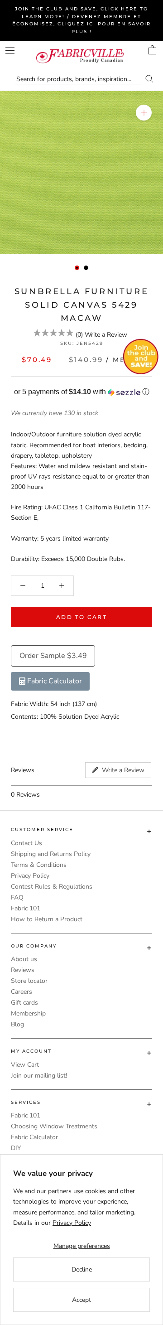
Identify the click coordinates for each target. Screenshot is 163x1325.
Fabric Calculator (34, 1137)
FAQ (17, 897)
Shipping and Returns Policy (51, 854)
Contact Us (26, 843)
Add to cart (81, 617)
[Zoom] (144, 113)
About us (24, 959)
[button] (81, 392)
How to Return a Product (46, 919)
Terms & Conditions (39, 865)
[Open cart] (152, 49)
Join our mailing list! (39, 1075)
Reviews (22, 970)
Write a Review (106, 334)
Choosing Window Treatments (54, 1126)
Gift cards (24, 1002)
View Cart (25, 1064)
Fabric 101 (25, 908)
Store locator (29, 981)
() (79, 334)
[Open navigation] (9, 50)
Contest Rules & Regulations (51, 886)
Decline (82, 1269)
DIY (16, 1148)
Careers (21, 991)
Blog (17, 1024)
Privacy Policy (30, 875)
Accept (81, 1300)
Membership (28, 1013)
